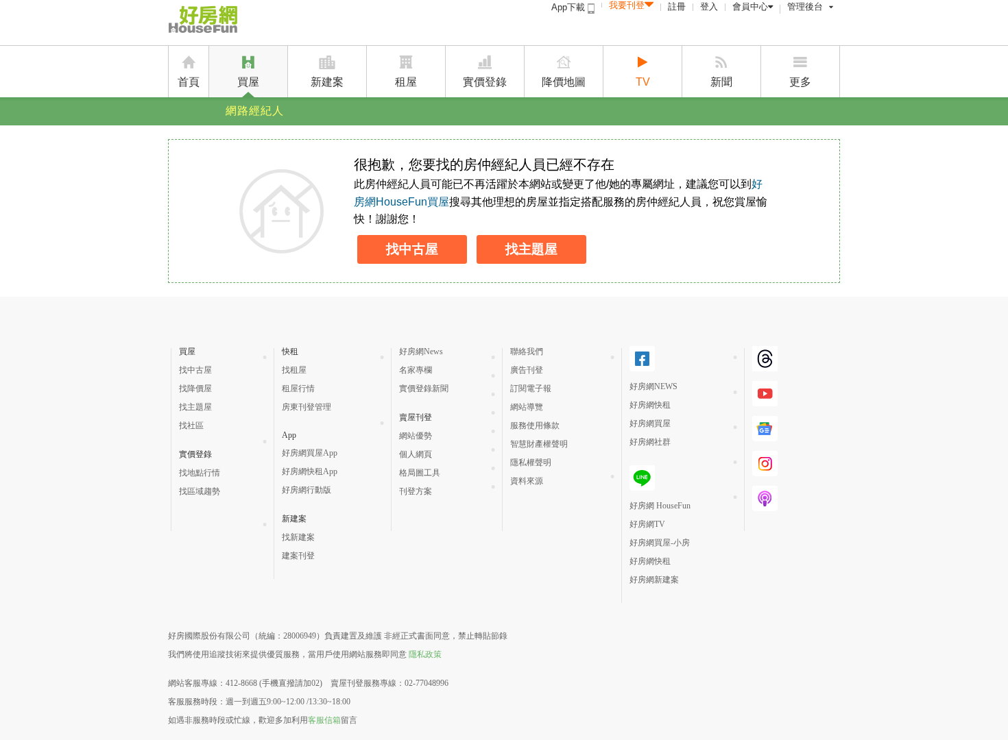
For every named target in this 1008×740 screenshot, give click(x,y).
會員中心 (750, 6)
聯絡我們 (526, 351)
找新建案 (298, 537)
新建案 (327, 82)
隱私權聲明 (530, 462)
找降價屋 (195, 388)
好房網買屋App (309, 453)
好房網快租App (309, 471)
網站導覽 (526, 407)
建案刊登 (298, 555)
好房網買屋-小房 (659, 542)
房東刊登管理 (306, 407)
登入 (709, 6)
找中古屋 (412, 249)
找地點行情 (199, 473)
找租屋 (294, 370)
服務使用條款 (535, 425)
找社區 (191, 425)
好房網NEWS (653, 386)
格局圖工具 (419, 473)
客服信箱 (324, 720)
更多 (800, 82)
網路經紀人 (255, 110)
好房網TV (647, 524)
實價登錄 (485, 82)
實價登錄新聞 (423, 388)
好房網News (421, 351)
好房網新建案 (654, 579)
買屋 (248, 82)
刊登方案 (415, 491)
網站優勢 (415, 436)
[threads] (765, 368)
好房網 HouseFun (660, 505)
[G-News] (765, 438)
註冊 (677, 6)
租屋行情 (298, 388)
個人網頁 (415, 454)
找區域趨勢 (199, 491)
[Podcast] (765, 508)
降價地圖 (564, 82)
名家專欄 (415, 370)
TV (643, 82)
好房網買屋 (650, 423)
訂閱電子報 (530, 388)
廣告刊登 (526, 370)
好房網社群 (650, 442)
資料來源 (526, 481)
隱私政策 (425, 654)
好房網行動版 (306, 490)
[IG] (765, 473)
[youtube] (765, 403)
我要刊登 (627, 5)
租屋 (406, 82)
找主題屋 (531, 249)
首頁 (189, 82)
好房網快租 (650, 405)
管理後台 (805, 6)
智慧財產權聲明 (539, 444)
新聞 (721, 82)
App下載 (569, 7)
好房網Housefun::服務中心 (245, 21)
